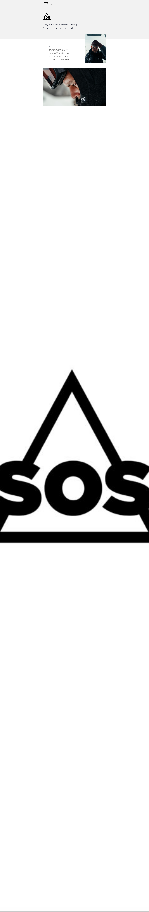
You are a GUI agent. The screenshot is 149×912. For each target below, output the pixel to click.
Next (108, 86)
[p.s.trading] (48, 4)
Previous (41, 86)
